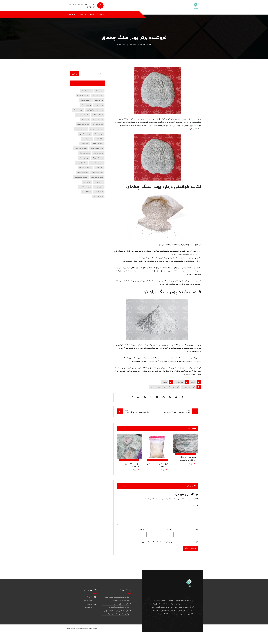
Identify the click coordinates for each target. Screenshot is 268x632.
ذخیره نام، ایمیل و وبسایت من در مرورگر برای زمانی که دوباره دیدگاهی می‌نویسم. (166, 542)
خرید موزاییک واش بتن (96, 129)
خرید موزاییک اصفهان (83, 124)
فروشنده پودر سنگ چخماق (158, 387)
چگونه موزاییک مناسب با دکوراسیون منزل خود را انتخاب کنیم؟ (117, 598)
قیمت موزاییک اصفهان (85, 167)
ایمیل (169, 529)
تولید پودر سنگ (77, 110)
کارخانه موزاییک (86, 191)
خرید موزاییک (85, 119)
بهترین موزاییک (99, 105)
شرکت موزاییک (99, 139)
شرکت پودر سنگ (86, 139)
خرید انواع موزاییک (98, 119)
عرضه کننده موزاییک (97, 143)
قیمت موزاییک (99, 167)
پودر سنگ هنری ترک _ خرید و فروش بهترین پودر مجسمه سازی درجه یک (116, 612)
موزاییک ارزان (87, 182)
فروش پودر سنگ (84, 158)
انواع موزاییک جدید (86, 90)
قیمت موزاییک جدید (97, 172)
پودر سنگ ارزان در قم (121, 604)
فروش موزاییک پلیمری (81, 148)
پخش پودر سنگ (98, 187)
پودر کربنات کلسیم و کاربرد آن (119, 607)
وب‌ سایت (140, 529)
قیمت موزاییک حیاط (82, 172)
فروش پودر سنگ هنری (97, 163)
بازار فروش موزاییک (86, 100)
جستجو (74, 74)
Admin (193, 382)
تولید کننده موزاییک (97, 115)
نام (197, 529)
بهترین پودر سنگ (86, 105)
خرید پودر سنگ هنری (85, 134)
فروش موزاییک (84, 143)
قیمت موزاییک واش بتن (81, 177)
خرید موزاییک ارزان (98, 124)
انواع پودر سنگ (99, 100)
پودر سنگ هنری (98, 191)
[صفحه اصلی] (150, 45)
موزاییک (164, 382)
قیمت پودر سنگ (98, 182)
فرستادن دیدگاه (190, 548)
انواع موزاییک (99, 90)
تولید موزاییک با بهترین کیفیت (94, 110)
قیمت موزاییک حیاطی (97, 177)
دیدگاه (195, 505)
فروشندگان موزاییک (97, 158)
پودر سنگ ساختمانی (85, 187)
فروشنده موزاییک (98, 153)
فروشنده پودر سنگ (173, 387)
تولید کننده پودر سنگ (82, 115)
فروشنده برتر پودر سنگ (188, 387)
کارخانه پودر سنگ (98, 196)
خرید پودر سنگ (99, 134)
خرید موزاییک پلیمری (81, 129)
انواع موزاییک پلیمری (83, 95)
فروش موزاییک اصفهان (97, 148)
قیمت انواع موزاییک (81, 163)
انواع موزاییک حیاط (98, 95)
